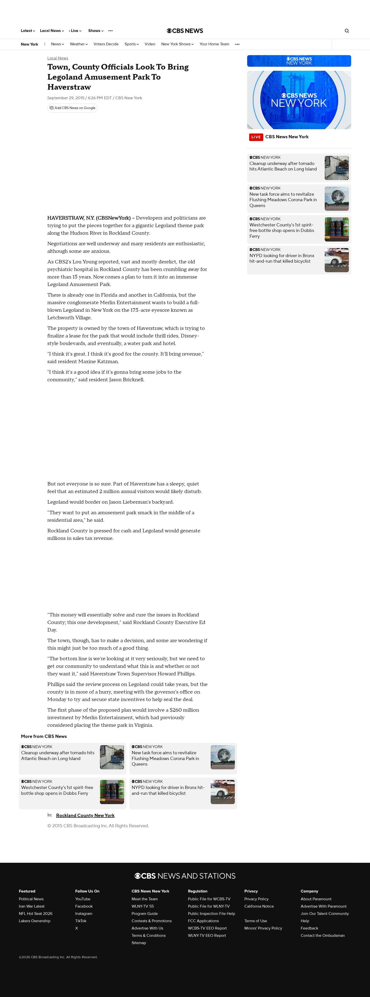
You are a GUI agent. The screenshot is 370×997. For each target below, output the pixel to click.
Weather (78, 44)
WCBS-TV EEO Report (207, 928)
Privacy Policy (256, 899)
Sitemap (139, 943)
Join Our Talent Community (325, 914)
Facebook (84, 906)
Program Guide (145, 914)
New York (29, 44)
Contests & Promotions (152, 921)
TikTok (80, 921)
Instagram (83, 914)
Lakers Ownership (34, 921)
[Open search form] (347, 30)
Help (305, 921)
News (56, 44)
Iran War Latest (32, 906)
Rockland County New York (85, 815)
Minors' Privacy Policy (263, 928)
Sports (131, 44)
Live (75, 30)
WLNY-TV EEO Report (207, 936)
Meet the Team (145, 899)
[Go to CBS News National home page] (185, 30)
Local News (51, 31)
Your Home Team (214, 44)
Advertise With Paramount (324, 906)
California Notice (259, 906)
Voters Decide (106, 44)
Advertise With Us (147, 928)
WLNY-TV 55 (143, 906)
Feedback (309, 928)
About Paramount (316, 899)
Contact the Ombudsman (323, 936)
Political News (31, 899)
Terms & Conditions (149, 936)
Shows (94, 31)
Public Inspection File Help (211, 914)
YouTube (82, 899)
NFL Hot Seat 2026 (35, 914)
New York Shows (176, 44)
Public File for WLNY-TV (209, 906)
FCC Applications (203, 921)
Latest (27, 31)
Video (150, 44)
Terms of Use (255, 921)
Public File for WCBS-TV (209, 899)
